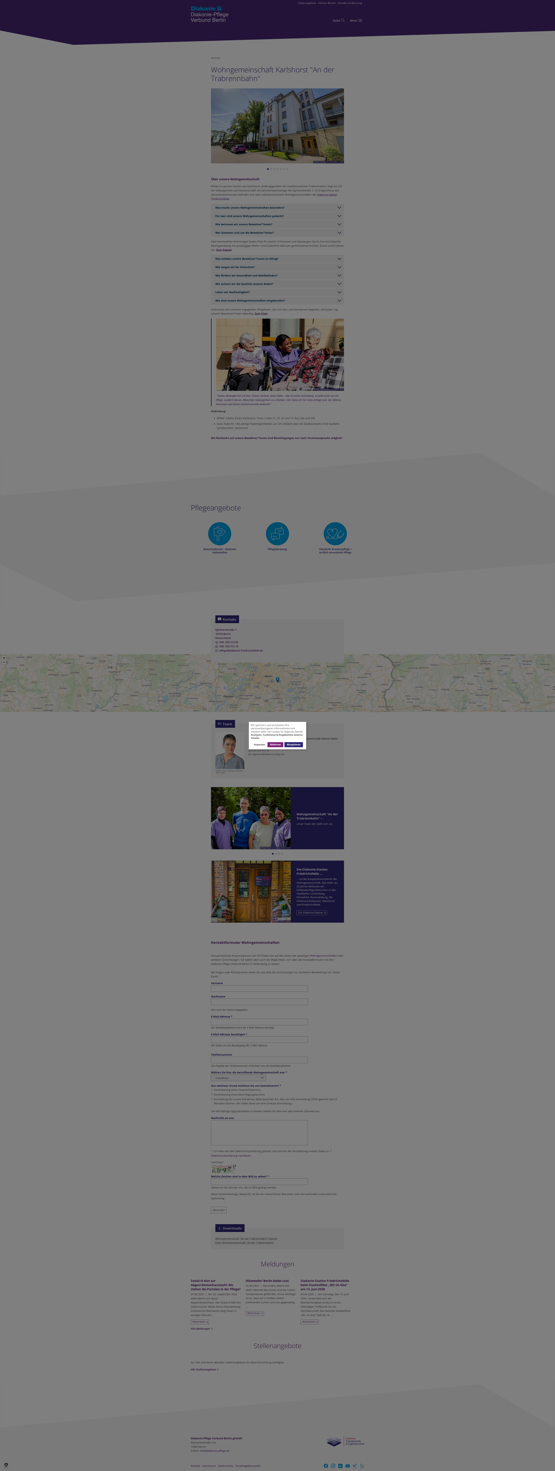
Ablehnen (275, 744)
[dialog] (277, 735)
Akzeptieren (294, 744)
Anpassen (259, 744)
